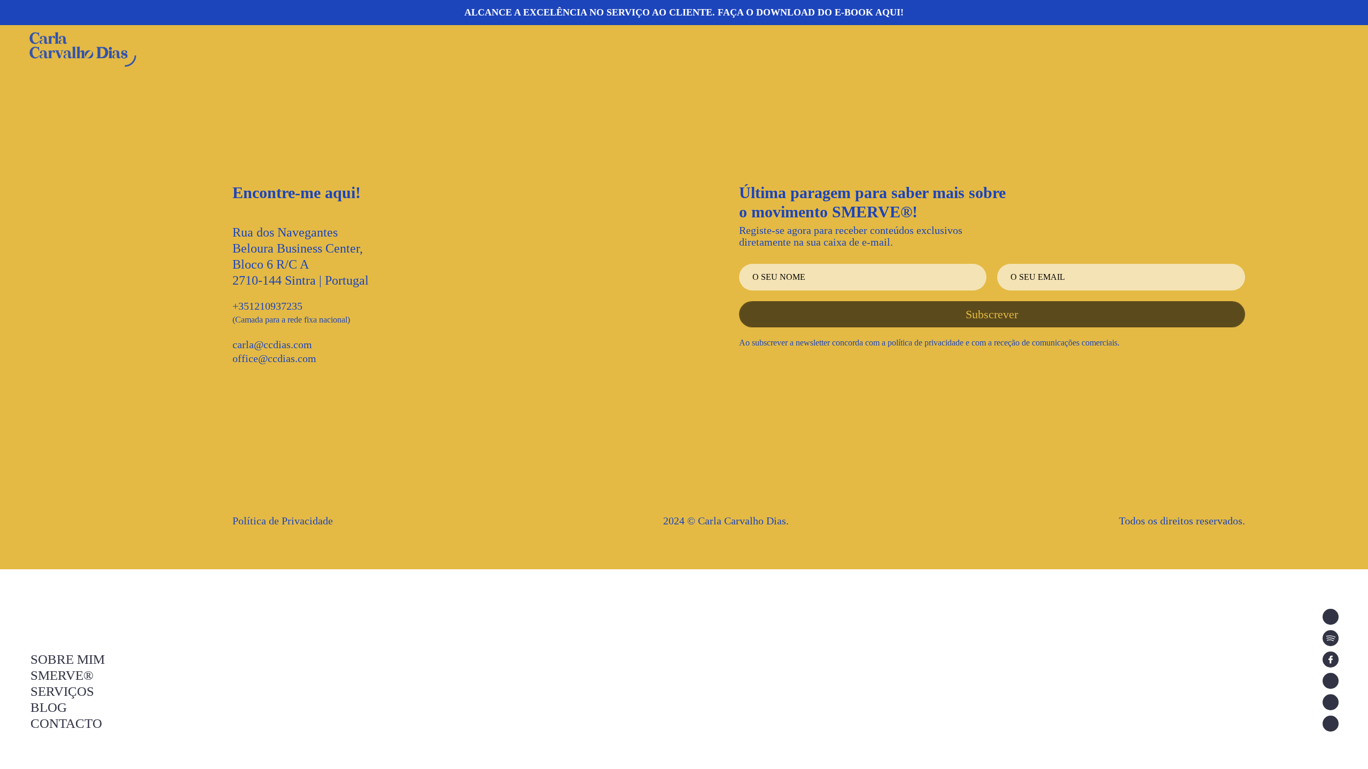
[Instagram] (1331, 681)
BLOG (48, 707)
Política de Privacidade (282, 521)
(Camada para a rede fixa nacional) (291, 319)
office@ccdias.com (274, 358)
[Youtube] (1331, 702)
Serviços (62, 691)
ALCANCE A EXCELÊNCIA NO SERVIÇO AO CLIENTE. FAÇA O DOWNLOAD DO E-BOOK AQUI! (684, 12)
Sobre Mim (67, 659)
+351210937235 (267, 306)
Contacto (66, 723)
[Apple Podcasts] (1331, 617)
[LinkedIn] (1331, 724)
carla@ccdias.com (272, 344)
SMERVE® (62, 675)
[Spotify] (1331, 638)
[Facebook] (1331, 660)
